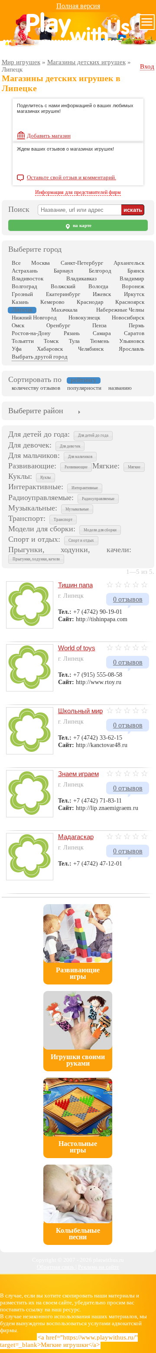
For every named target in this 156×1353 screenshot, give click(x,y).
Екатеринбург (63, 294)
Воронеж (133, 286)
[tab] (35, 411)
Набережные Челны (120, 309)
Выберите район (35, 410)
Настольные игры (77, 1147)
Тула (74, 341)
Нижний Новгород (34, 317)
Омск (18, 325)
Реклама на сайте (98, 1267)
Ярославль (131, 349)
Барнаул (63, 270)
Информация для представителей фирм (78, 192)
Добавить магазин (49, 135)
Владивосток (27, 278)
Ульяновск (131, 341)
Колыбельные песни (78, 1234)
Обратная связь (56, 1267)
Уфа (17, 349)
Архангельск (129, 263)
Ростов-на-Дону (31, 333)
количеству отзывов (36, 388)
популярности (84, 388)
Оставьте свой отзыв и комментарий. (71, 177)
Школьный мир (80, 710)
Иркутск (134, 294)
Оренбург (58, 325)
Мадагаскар (76, 836)
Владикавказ (81, 278)
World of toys (76, 648)
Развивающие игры (78, 973)
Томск (51, 341)
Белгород (100, 270)
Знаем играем (78, 773)
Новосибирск (128, 317)
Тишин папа (75, 585)
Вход (147, 66)
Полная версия (78, 6)
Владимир (132, 278)
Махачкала (64, 309)
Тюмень (99, 341)
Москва (40, 263)
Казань (20, 302)
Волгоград (24, 286)
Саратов (134, 333)
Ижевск (102, 294)
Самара (102, 333)
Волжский (63, 286)
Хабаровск (50, 349)
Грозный (22, 294)
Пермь (136, 325)
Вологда (98, 286)
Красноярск (129, 302)
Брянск (135, 270)
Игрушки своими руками (78, 1060)
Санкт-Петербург (82, 263)
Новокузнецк (84, 317)
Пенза (99, 325)
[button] (93, 436)
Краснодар (90, 302)
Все (16, 263)
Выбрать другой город (40, 356)
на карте (81, 225)
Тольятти (23, 341)
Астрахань (25, 270)
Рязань (72, 333)
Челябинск (91, 349)
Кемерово (52, 302)
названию (120, 388)
